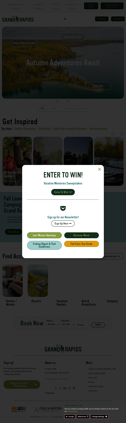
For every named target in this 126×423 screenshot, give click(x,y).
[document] (63, 211)
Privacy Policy (72, 411)
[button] (99, 169)
